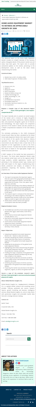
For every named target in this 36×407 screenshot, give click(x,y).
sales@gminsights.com (12, 321)
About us (8, 389)
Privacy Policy (27, 389)
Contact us (17, 389)
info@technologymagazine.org (24, 399)
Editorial (11, 15)
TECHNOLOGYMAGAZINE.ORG (9, 405)
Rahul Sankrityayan (7, 31)
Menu (3, 9)
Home (5, 15)
